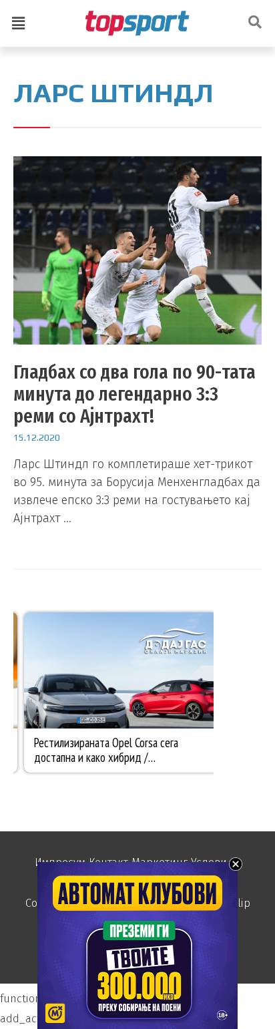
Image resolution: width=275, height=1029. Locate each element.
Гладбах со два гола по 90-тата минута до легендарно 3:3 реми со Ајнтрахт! (134, 394)
